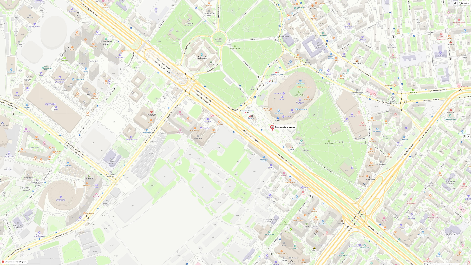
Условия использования (437, 264)
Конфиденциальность (451, 264)
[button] (455, 3)
